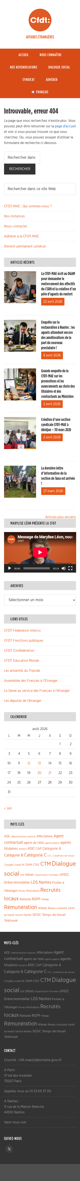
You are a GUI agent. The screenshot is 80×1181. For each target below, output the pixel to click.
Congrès (8, 865)
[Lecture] (9, 568)
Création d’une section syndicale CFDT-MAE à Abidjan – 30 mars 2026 (56, 424)
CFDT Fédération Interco (22, 630)
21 (49, 773)
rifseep (45, 899)
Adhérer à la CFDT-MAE (21, 236)
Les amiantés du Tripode (22, 670)
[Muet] (63, 568)
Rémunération (20, 907)
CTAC (36, 864)
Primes (21, 891)
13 (39, 763)
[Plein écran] (70, 568)
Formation (54, 875)
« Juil (8, 808)
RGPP (36, 899)
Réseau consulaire (57, 908)
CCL (50, 856)
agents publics (52, 843)
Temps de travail (54, 914)
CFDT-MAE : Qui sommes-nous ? (28, 206)
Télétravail (10, 920)
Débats (29, 874)
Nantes (45, 882)
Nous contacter (15, 226)
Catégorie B (13, 855)
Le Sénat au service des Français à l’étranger (37, 690)
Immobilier (22, 882)
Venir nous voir (15, 1122)
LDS (34, 882)
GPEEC (64, 874)
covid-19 (19, 865)
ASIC (31, 848)
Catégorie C (35, 855)
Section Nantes (23, 915)
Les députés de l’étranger (22, 700)
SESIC (36, 914)
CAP (39, 848)
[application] (40, 552)
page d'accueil (65, 126)
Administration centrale (23, 836)
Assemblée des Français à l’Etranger (31, 680)
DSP (22, 875)
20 (39, 773)
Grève (8, 882)
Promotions (32, 891)
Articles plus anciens (60, 517)
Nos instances (14, 216)
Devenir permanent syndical (25, 246)
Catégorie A (51, 848)
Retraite (25, 899)
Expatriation (41, 875)
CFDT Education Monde (21, 660)
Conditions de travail (63, 856)
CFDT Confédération (19, 650)
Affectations (44, 836)
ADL (7, 836)
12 (29, 763)
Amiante (23, 849)
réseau (42, 908)
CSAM (28, 864)
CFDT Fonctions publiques (23, 640)
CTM (45, 864)
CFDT (40, 20)
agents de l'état (34, 842)
